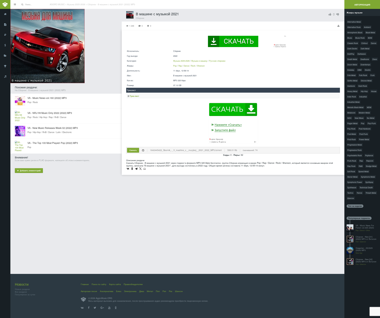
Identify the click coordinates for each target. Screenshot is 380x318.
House (373, 91)
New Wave (359, 118)
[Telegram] (136, 168)
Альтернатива (106, 291)
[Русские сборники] (5, 35)
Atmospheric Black (354, 32)
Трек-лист (134, 96)
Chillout (364, 43)
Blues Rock (360, 38)
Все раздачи (21, 291)
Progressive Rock (354, 150)
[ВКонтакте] (128, 168)
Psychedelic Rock (354, 155)
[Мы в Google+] (102, 307)
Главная (85, 284)
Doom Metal (352, 64)
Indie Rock (351, 96)
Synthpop (369, 182)
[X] (140, 168)
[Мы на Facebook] (88, 307)
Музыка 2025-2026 (181, 60)
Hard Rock (362, 86)
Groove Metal (366, 80)
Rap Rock (351, 166)
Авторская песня (89, 291)
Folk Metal (351, 75)
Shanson (201, 65)
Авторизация (362, 4)
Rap (180, 65)
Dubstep (350, 70)
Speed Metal (363, 171)
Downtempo (365, 64)
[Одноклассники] (132, 168)
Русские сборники (217, 60)
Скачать (133, 150)
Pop (175, 65)
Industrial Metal (353, 102)
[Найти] (22, 4)
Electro (367, 70)
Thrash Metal (371, 193)
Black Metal (370, 32)
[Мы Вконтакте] (82, 307)
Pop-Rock (351, 128)
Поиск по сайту (99, 284)
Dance (186, 65)
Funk (372, 75)
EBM (359, 70)
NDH (349, 118)
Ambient (367, 27)
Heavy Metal (352, 91)
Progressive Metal (354, 144)
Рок (170, 291)
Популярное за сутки (25, 294)
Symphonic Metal (368, 176)
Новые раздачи (22, 289)
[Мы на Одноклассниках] (116, 307)
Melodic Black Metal (355, 107)
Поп (158, 291)
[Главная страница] (5, 14)
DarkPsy (350, 54)
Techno (350, 193)
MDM (369, 107)
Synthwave (351, 187)
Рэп (164, 291)
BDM (370, 38)
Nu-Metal (370, 118)
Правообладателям (133, 284)
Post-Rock (351, 139)
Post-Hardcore (364, 128)
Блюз (118, 291)
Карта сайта (115, 284)
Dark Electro (352, 48)
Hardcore (351, 86)
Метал (150, 291)
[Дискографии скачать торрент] (5, 24)
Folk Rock (363, 75)
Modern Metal (364, 112)
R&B (360, 166)
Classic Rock (352, 43)
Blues (349, 38)
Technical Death (366, 187)
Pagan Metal (352, 123)
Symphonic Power (354, 182)
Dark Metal (365, 48)
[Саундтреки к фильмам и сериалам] (5, 76)
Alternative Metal (354, 21)
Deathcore (365, 59)
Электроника (130, 291)
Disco (374, 59)
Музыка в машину (199, 60)
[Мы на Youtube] (109, 307)
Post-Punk (363, 134)
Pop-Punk (372, 123)
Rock (193, 65)
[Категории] (5, 55)
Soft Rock (351, 171)
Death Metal (352, 59)
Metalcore (351, 112)
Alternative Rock (354, 27)
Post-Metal (351, 134)
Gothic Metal (352, 80)
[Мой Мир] (144, 168)
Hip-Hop (364, 91)
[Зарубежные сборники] (5, 45)
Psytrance (369, 155)
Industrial (363, 96)
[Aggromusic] (5, 4)
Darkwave (362, 54)
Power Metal (364, 139)
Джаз (141, 291)
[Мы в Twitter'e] (95, 307)
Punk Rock (351, 160)
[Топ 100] (5, 66)
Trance (359, 193)
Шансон (350, 198)
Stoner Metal (352, 176)
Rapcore (369, 160)
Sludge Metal (371, 166)
